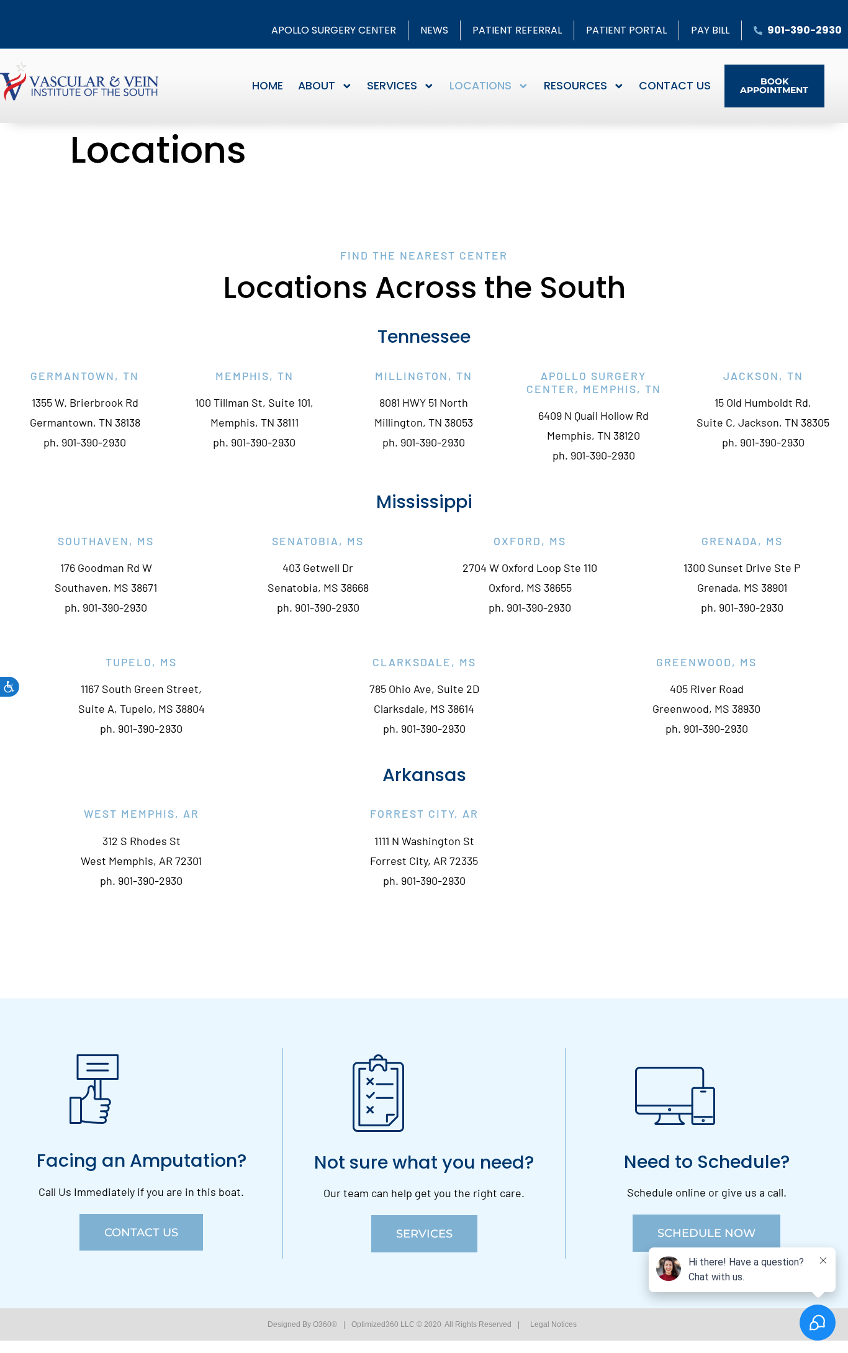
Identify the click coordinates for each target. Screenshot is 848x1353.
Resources (575, 85)
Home (267, 85)
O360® (325, 1324)
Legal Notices (553, 1324)
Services (392, 85)
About (316, 85)
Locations (480, 85)
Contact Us (675, 85)
